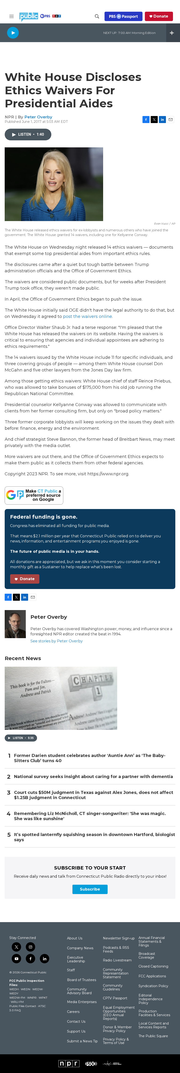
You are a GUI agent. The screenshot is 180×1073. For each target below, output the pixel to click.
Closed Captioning (153, 966)
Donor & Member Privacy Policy (117, 1029)
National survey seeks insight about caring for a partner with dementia (93, 776)
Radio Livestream (117, 960)
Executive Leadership (76, 959)
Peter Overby (38, 117)
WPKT (43, 997)
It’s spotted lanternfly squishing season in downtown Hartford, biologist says (94, 837)
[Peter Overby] (15, 624)
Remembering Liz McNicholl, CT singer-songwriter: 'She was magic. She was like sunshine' (90, 816)
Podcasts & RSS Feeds (116, 949)
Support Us (76, 1031)
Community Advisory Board (79, 991)
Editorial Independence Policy (151, 999)
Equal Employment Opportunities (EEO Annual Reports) (119, 1013)
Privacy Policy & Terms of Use (116, 1041)
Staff (71, 970)
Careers (73, 1012)
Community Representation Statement (115, 973)
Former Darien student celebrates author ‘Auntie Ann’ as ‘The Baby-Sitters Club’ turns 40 (89, 758)
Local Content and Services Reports (154, 1025)
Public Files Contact (22, 1006)
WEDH (14, 989)
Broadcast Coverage (147, 956)
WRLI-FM (17, 1002)
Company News (80, 948)
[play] (13, 32)
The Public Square (153, 1036)
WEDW (37, 989)
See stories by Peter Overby (56, 641)
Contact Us (76, 1022)
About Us (74, 938)
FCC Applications (152, 976)
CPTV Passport (115, 998)
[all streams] (173, 32)
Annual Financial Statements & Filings (152, 941)
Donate (161, 16)
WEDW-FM (17, 997)
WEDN (25, 989)
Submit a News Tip (82, 1041)
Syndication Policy (153, 986)
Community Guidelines (113, 987)
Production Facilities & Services (154, 1013)
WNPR (32, 997)
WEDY (13, 993)
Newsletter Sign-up (119, 938)
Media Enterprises (82, 1002)
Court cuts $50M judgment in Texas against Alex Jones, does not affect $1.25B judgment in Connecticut (93, 795)
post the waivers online (87, 316)
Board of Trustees (81, 980)
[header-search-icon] (97, 16)
